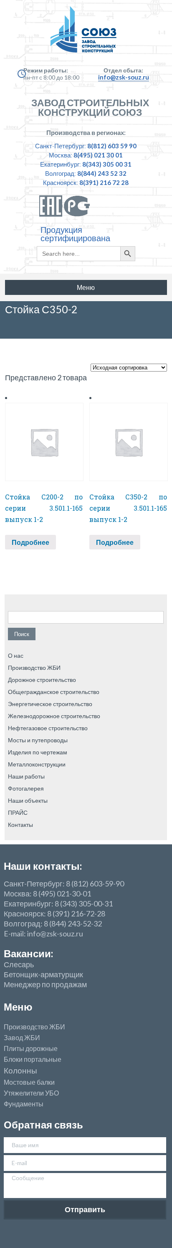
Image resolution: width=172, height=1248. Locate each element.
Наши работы (26, 776)
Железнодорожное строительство (54, 715)
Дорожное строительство (42, 679)
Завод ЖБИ (22, 1037)
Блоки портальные (32, 1059)
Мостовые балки (29, 1082)
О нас (15, 655)
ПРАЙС (18, 812)
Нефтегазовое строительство (48, 727)
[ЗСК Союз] (86, 33)
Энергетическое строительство (50, 703)
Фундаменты (23, 1104)
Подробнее (30, 542)
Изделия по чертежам (37, 752)
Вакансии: (28, 953)
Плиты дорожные (31, 1048)
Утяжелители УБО (31, 1093)
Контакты (20, 824)
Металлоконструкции (37, 764)
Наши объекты (28, 800)
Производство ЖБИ (34, 667)
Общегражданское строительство (53, 691)
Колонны (20, 1071)
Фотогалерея (26, 788)
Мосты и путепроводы (38, 740)
